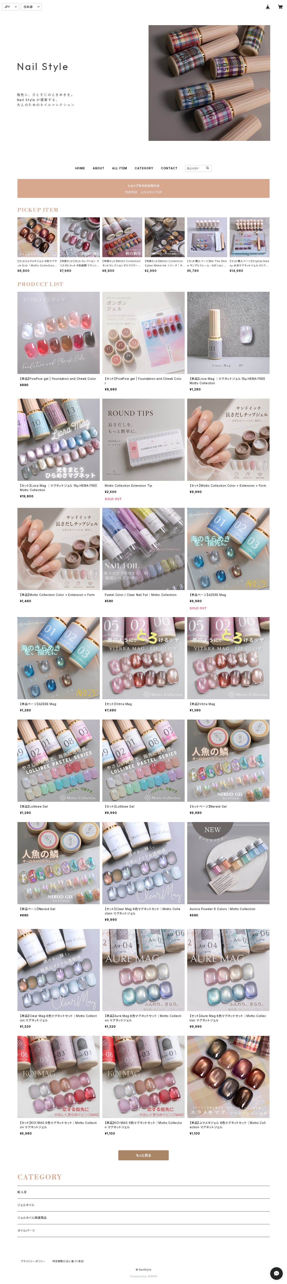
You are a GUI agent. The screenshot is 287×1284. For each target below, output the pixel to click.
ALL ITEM (119, 168)
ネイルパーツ (26, 1230)
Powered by (139, 1276)
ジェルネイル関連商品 (32, 1217)
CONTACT (169, 168)
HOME (80, 168)
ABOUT (98, 168)
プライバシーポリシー (33, 1261)
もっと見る (143, 1155)
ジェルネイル (25, 1205)
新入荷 (22, 1192)
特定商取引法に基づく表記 (68, 1261)
